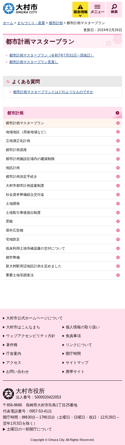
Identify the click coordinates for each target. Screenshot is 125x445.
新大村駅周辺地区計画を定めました (34, 266)
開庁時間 (73, 353)
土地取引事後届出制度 (23, 213)
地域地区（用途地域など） (27, 132)
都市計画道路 (16, 150)
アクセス (13, 362)
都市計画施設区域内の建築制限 (30, 159)
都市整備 (13, 257)
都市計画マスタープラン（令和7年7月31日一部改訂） (51, 55)
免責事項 (73, 336)
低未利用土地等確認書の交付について (35, 248)
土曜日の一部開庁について (29, 429)
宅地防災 (13, 239)
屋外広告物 (14, 230)
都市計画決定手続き (21, 177)
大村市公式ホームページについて (34, 318)
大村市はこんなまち (23, 327)
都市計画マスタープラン (25, 123)
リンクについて (79, 345)
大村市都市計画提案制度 (25, 186)
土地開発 (13, 204)
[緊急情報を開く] (80, 16)
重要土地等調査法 (20, 275)
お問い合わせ (17, 371)
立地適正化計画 (18, 141)
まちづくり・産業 (31, 23)
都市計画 (56, 23)
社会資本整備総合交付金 (25, 195)
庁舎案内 (13, 353)
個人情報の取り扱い (83, 327)
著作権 (11, 345)
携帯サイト (75, 371)
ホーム (8, 23)
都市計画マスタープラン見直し (33, 62)
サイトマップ (77, 362)
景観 (9, 221)
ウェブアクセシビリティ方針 (30, 336)
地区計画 (13, 168)
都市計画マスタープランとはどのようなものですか (53, 92)
